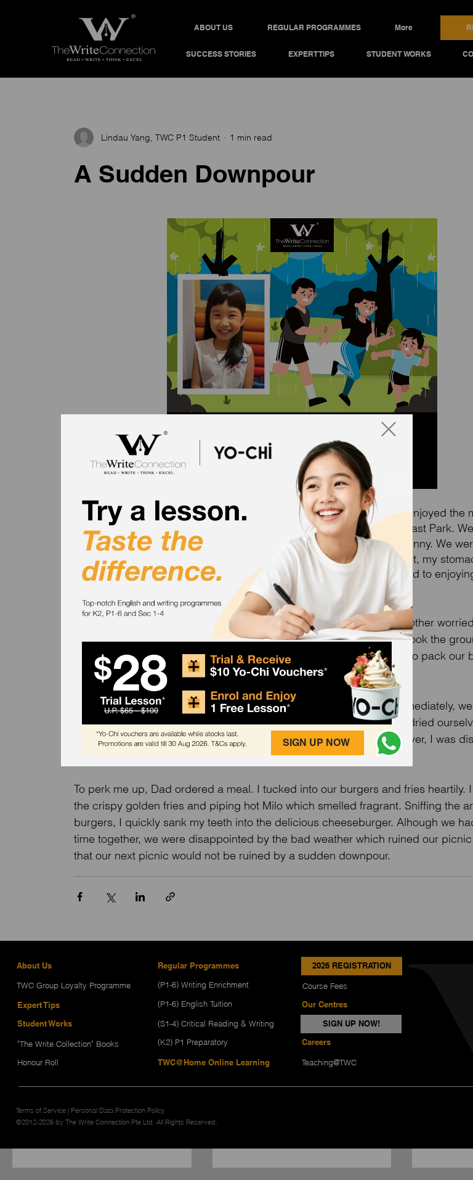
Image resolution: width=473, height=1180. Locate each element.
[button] (389, 743)
